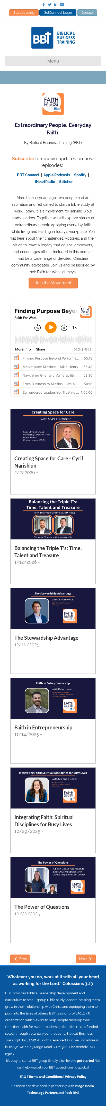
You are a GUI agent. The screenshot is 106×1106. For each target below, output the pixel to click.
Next (83, 959)
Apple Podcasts (56, 175)
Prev (22, 959)
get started (85, 1061)
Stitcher (66, 182)
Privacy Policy (75, 1076)
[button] (53, 283)
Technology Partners (42, 1093)
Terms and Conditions (46, 1076)
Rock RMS (72, 1093)
